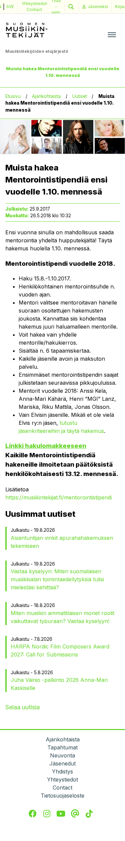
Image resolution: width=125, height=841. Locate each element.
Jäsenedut (62, 763)
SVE (10, 6)
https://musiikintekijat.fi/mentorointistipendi (58, 497)
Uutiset (79, 96)
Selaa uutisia (22, 707)
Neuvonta (62, 755)
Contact (34, 9)
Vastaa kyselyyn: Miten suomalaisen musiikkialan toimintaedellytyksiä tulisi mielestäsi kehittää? (57, 579)
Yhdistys (62, 771)
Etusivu (13, 96)
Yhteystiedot (34, 3)
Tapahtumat (62, 747)
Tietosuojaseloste (62, 795)
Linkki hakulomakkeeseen (45, 446)
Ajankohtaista (46, 96)
